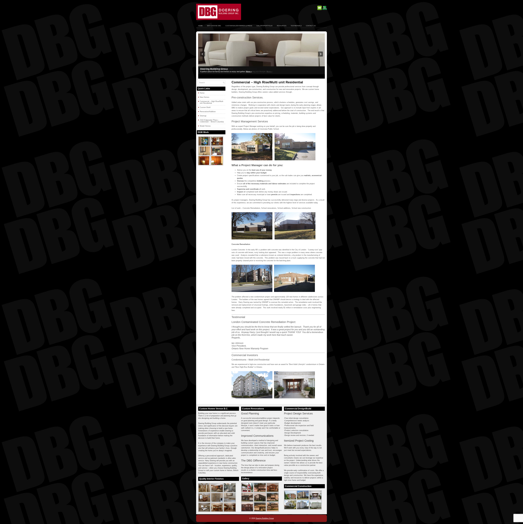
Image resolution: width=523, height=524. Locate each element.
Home (200, 26)
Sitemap (203, 116)
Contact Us (311, 26)
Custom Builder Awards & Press (238, 26)
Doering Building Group (265, 518)
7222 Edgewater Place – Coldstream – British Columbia (212, 121)
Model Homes (205, 126)
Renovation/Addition (208, 112)
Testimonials (296, 26)
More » (249, 72)
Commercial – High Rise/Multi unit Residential (211, 102)
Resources (281, 26)
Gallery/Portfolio (264, 26)
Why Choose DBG (214, 26)
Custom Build (205, 107)
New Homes (204, 97)
